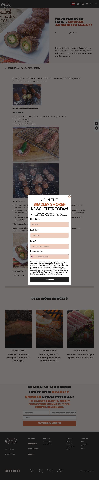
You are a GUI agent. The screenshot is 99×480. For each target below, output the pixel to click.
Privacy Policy (50, 274)
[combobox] (33, 256)
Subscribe (49, 279)
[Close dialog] (69, 197)
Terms (59, 274)
